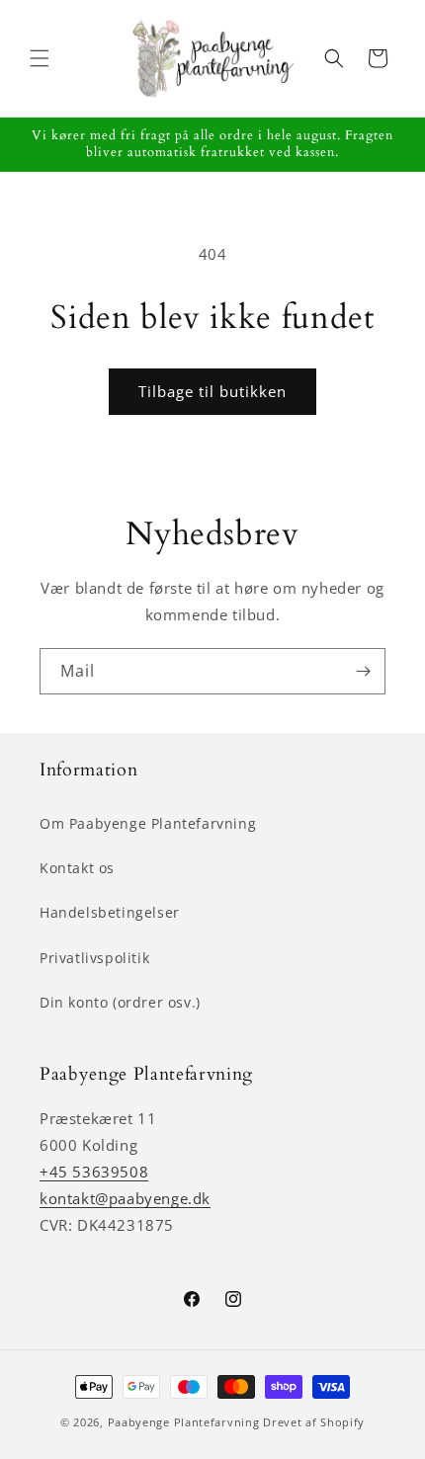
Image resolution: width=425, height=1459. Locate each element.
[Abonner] (362, 671)
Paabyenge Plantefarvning (184, 1422)
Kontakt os (77, 867)
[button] (39, 58)
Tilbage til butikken (212, 391)
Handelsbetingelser (110, 912)
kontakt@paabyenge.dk (125, 1198)
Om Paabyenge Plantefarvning (148, 823)
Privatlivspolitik (94, 957)
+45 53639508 (94, 1171)
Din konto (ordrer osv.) (120, 1002)
